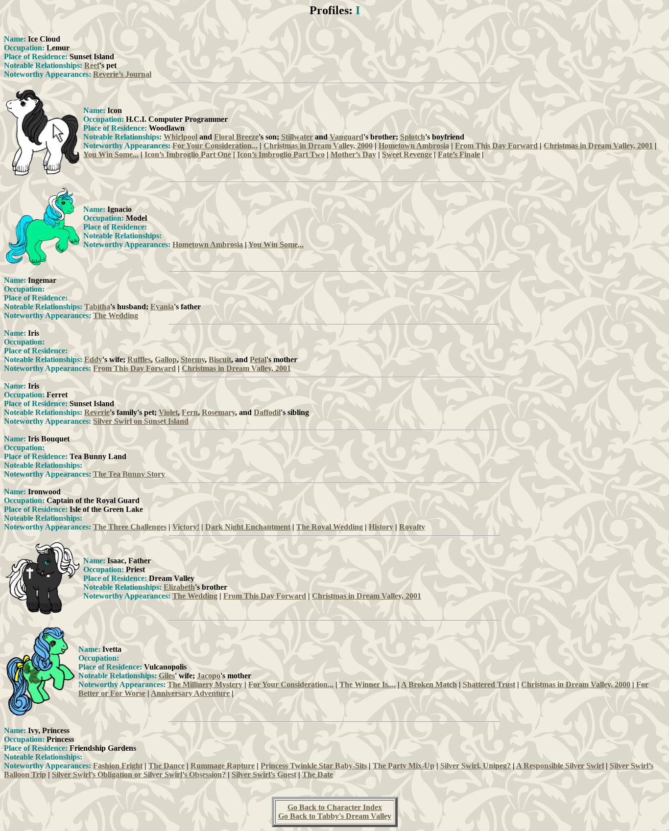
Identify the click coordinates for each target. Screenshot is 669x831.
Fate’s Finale (459, 154)
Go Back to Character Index (334, 807)
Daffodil (267, 412)
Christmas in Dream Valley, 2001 (598, 145)
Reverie (97, 412)
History (381, 527)
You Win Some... (111, 154)
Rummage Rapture (223, 766)
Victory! (185, 527)
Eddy (93, 359)
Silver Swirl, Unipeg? (475, 766)
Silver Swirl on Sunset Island (141, 421)
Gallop (166, 359)
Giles (167, 675)
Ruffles (139, 359)
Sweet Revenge (407, 154)
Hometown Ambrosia (414, 145)
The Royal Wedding (329, 527)
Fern (190, 412)
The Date (317, 774)
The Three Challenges (130, 527)
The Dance (166, 766)
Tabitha (97, 306)
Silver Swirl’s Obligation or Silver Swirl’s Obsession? (139, 774)
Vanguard (346, 137)
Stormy (193, 359)
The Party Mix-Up (403, 766)
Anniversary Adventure (190, 693)
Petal (258, 359)
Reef (91, 65)
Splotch (412, 137)
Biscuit (220, 359)
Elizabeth (179, 587)
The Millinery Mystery (204, 684)
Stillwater (297, 137)
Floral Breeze (236, 137)
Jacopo (208, 675)
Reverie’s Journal (122, 74)
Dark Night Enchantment (247, 527)
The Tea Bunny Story (129, 474)
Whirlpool (180, 137)
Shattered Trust (489, 684)
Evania (162, 306)
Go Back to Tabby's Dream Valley (334, 816)
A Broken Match (429, 684)
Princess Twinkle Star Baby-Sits (314, 766)
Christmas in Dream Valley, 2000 (318, 145)
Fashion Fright (118, 766)
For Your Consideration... (215, 145)
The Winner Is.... (367, 684)
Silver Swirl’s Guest (264, 774)
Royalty (412, 527)
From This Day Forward (496, 145)
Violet (168, 412)
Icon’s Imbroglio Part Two (281, 154)
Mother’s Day (353, 154)
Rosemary (218, 412)
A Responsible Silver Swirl (560, 766)
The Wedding (115, 315)
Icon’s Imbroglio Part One (187, 154)
